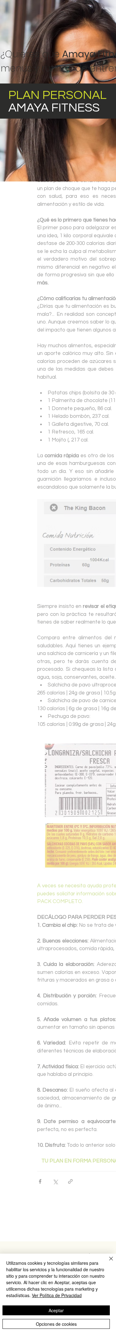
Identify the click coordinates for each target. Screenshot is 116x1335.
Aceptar (56, 1310)
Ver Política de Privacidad (57, 1295)
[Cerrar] (107, 1262)
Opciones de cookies (56, 1324)
